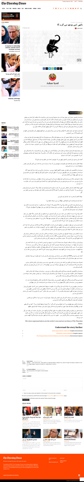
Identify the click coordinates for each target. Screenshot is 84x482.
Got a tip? (62, 458)
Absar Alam (17, 76)
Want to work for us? (53, 462)
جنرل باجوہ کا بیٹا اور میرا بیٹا (13, 74)
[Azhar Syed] (76, 28)
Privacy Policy (50, 395)
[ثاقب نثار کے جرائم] (52, 411)
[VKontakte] (70, 8)
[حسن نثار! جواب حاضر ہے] (52, 433)
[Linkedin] (61, 8)
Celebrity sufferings (14, 99)
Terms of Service (60, 395)
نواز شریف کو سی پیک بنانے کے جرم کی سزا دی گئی (31, 418)
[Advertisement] (10, 111)
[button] (81, 8)
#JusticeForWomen (70, 439)
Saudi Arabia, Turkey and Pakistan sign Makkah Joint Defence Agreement (13, 155)
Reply (27, 365)
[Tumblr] (66, 8)
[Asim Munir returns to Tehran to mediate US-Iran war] (4, 135)
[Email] (58, 68)
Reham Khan (17, 100)
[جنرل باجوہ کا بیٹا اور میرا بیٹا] (10, 63)
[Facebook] (53, 8)
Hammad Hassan (46, 418)
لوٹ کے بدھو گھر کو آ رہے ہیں (29, 439)
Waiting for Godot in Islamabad (65, 333)
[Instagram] (58, 8)
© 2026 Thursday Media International (73, 480)
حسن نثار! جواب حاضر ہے (49, 439)
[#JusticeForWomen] (73, 433)
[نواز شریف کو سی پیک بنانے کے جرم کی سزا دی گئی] (31, 411)
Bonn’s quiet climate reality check (61, 331)
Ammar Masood (25, 420)
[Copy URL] (61, 68)
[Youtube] (73, 8)
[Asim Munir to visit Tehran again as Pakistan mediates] (4, 142)
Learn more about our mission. (11, 475)
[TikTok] (63, 8)
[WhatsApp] (52, 68)
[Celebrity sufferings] (10, 87)
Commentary (73, 22)
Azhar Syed (79, 28)
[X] (68, 8)
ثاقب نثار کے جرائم (47, 417)
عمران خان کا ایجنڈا (69, 417)
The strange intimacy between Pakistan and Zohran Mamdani (53, 336)
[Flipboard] (56, 8)
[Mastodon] (78, 8)
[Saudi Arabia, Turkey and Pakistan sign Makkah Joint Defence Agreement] (4, 156)
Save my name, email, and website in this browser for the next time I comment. (42, 393)
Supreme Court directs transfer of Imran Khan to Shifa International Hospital (13, 148)
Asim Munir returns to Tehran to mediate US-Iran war (13, 135)
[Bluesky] (75, 8)
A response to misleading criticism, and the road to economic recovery (12, 47)
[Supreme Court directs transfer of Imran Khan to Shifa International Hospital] (4, 149)
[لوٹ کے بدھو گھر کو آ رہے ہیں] (31, 433)
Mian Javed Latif (67, 418)
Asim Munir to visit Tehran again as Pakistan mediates (13, 141)
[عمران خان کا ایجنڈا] (73, 411)
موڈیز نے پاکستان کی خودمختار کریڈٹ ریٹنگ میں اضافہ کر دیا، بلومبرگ (13, 128)
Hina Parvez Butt (25, 441)
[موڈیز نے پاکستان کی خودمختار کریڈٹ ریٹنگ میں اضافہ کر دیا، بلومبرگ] (4, 129)
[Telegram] (49, 68)
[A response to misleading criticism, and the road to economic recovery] (10, 35)
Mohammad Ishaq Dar (14, 51)
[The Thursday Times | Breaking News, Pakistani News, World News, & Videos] (13, 3)
